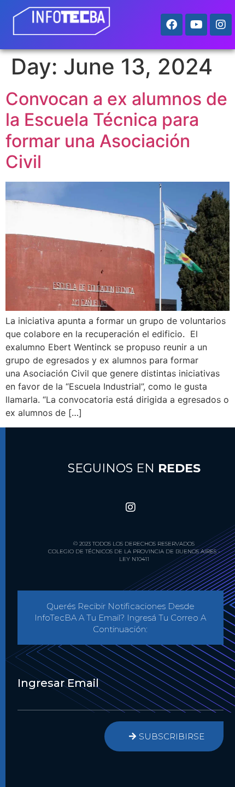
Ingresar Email (58, 683)
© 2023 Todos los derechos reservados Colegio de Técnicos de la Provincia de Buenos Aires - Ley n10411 (134, 551)
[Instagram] (221, 25)
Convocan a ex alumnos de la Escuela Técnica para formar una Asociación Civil (116, 130)
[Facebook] (172, 25)
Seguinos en (134, 468)
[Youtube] (196, 25)
